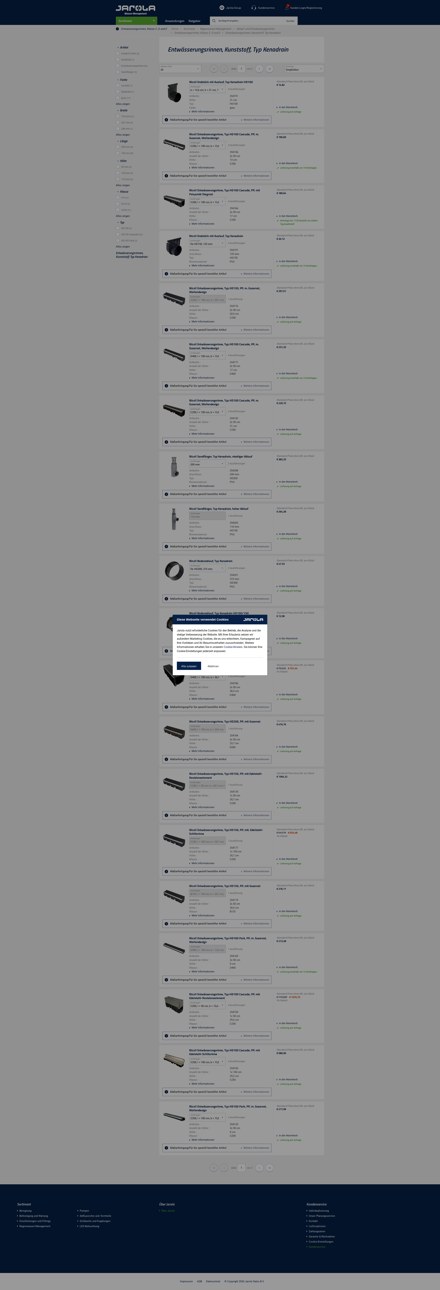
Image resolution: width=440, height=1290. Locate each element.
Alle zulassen (189, 666)
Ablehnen (213, 666)
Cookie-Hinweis (233, 647)
